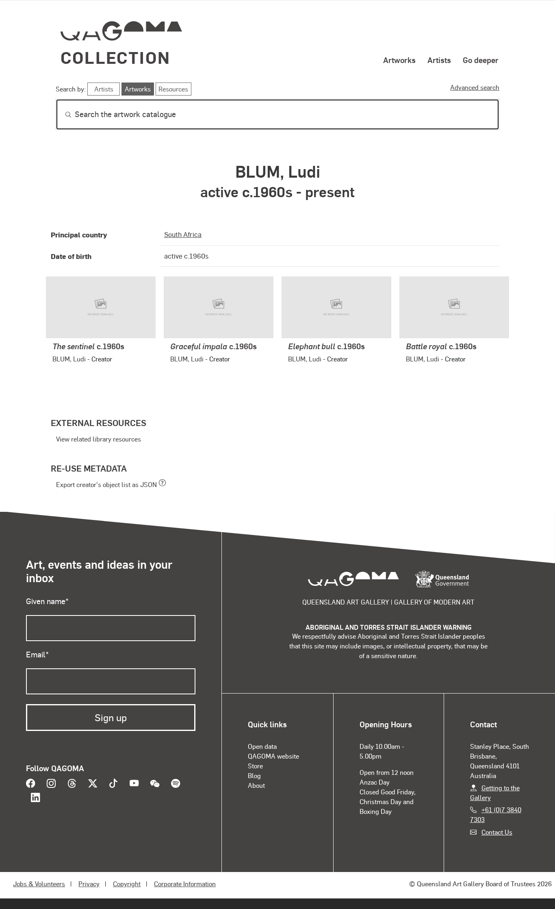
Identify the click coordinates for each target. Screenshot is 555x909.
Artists (439, 59)
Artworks (399, 59)
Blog (254, 775)
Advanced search (474, 87)
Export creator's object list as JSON (106, 484)
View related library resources (98, 439)
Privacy (89, 883)
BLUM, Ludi (69, 358)
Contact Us (496, 832)
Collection (115, 57)
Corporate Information (185, 883)
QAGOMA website (273, 756)
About (256, 785)
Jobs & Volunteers (39, 883)
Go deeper (481, 59)
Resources (173, 89)
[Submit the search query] (62, 115)
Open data (262, 746)
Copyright (127, 883)
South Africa (183, 234)
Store (255, 765)
